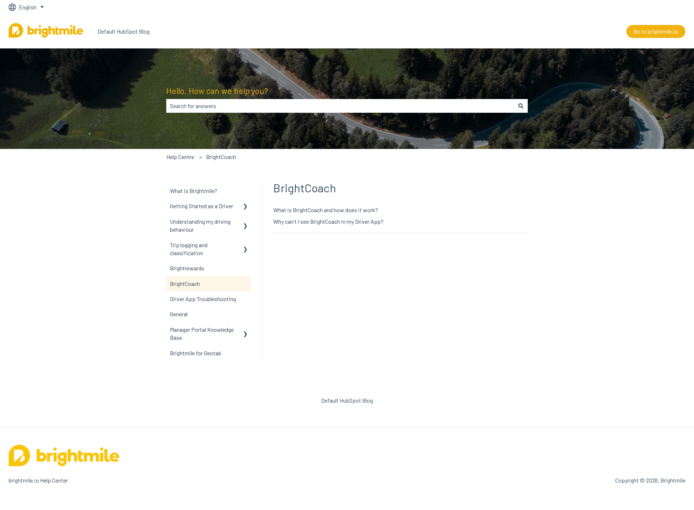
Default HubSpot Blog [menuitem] (347, 400)
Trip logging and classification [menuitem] (188, 248)
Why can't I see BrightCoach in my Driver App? (328, 221)
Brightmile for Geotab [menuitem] (195, 353)
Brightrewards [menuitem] (187, 268)
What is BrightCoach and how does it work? (325, 209)
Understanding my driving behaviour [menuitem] (200, 225)
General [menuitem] (179, 313)
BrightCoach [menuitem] (185, 283)
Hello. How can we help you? (217, 91)
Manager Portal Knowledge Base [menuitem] (202, 333)
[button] (245, 206)
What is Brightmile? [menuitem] (193, 190)
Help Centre (180, 156)
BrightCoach (221, 156)
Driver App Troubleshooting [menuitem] (203, 298)
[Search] (521, 106)
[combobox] (340, 106)
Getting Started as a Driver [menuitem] (201, 205)
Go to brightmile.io (656, 31)
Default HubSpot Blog (124, 31)
